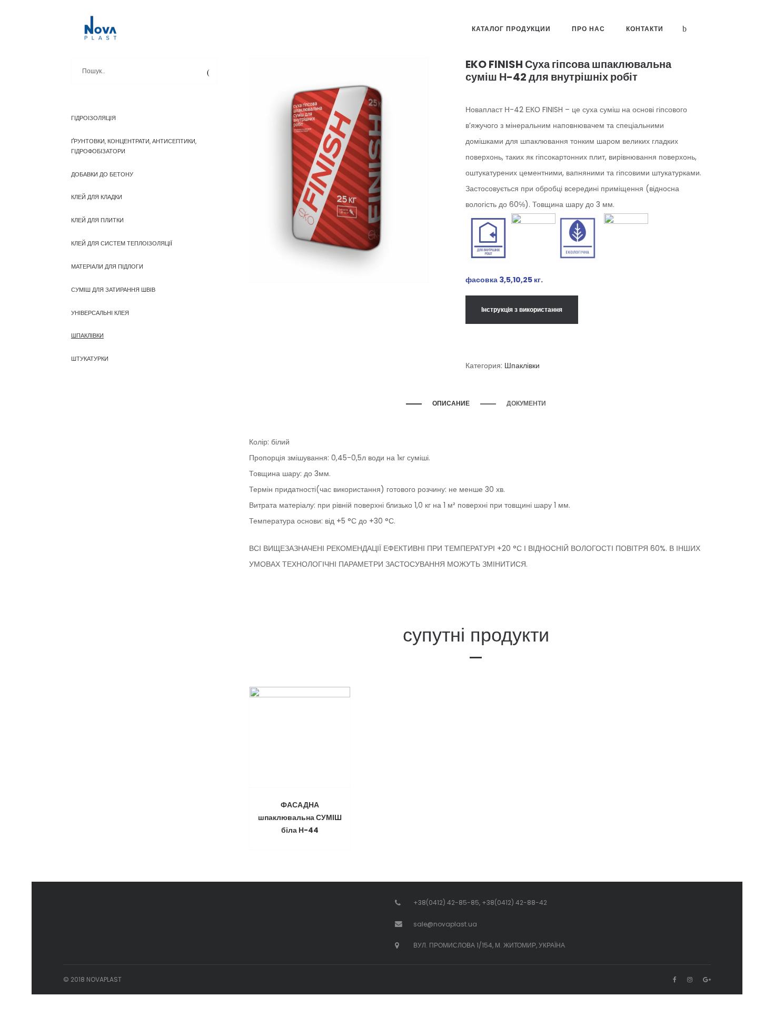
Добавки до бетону (102, 174)
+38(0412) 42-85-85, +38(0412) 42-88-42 (480, 902)
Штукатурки (89, 358)
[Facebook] (675, 979)
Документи (526, 403)
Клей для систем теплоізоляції (121, 243)
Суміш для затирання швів (113, 289)
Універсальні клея (100, 313)
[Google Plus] (707, 979)
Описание (451, 403)
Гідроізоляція (93, 118)
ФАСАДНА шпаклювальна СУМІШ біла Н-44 (300, 817)
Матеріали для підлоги (107, 266)
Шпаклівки (522, 365)
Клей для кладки (96, 197)
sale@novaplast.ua (445, 924)
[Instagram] (689, 979)
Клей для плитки (97, 220)
